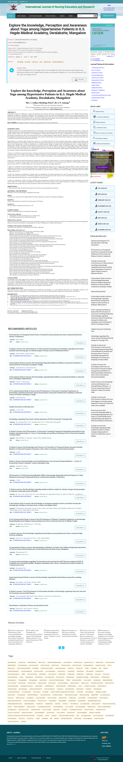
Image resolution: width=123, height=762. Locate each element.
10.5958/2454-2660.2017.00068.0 (22, 584)
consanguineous (12, 709)
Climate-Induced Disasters (14, 700)
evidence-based (78, 662)
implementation (12, 665)
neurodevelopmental (26, 671)
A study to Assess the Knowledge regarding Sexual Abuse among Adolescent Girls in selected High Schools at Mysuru (45, 534)
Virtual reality (77, 718)
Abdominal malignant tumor (54, 662)
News (71, 16)
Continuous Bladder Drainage (66, 715)
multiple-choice (92, 706)
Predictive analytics (58, 694)
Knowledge (20, 62)
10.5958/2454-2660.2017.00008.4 (22, 400)
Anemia (10, 706)
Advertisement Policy (97, 97)
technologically (21, 694)
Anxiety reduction (99, 718)
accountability (81, 697)
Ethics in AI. (11, 697)
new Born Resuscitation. (47, 668)
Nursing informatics (45, 694)
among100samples (29, 703)
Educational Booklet (13, 686)
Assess (109, 665)
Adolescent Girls (109, 683)
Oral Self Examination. (13, 671)
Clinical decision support (71, 694)
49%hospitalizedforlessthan (15, 703)
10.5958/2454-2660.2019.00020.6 (22, 384)
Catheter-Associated (27, 712)
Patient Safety (79, 689)
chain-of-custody (52, 697)
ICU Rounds (60, 689)
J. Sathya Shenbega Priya (21, 39)
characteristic (21, 662)
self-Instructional (45, 665)
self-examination (109, 715)
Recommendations (92, 697)
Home (10, 16)
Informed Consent (97, 72)
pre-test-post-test (33, 665)
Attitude (105, 668)
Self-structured (60, 677)
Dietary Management (19, 706)
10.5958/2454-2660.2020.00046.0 (22, 496)
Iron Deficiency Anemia (97, 683)
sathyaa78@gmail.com (19, 42)
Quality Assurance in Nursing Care (21, 407)
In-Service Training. (32, 674)
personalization (89, 691)
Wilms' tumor (42, 662)
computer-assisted (100, 665)
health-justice (72, 697)
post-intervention (38, 671)
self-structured (52, 674)
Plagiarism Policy (96, 82)
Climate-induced (20, 697)
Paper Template (100, 122)
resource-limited (46, 709)
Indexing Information (103, 143)
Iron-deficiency (74, 703)
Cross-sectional (12, 683)
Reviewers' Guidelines (98, 90)
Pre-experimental (26, 691)
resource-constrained (13, 712)
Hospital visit (39, 703)
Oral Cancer (71, 668)
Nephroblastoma (32, 662)
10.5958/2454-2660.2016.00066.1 (22, 610)
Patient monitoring (84, 694)
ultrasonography (23, 689)
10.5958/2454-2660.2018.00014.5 (22, 412)
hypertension (47, 62)
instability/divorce (49, 686)
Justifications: (71, 671)
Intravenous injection (13, 721)
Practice (47, 715)
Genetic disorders (89, 709)
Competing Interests (97, 67)
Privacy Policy (95, 85)
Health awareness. (101, 709)
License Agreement (97, 75)
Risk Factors (106, 674)
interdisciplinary (102, 686)
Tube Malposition (69, 689)
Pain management (87, 718)
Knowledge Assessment (26, 686)
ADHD (23, 674)
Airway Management (49, 689)
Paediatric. (23, 721)
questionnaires (99, 671)
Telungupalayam (23, 680)
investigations (30, 697)
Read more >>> (111, 56)
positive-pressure (88, 662)
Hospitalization (49, 703)
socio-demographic (50, 671)
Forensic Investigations (30, 700)
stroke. (21, 677)
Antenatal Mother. (77, 680)
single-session (85, 683)
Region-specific (42, 683)
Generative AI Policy (97, 80)
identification (80, 671)
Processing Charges (101, 138)
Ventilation (88, 689)
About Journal (13, 1)
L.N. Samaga (33, 39)
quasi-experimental (60, 668)
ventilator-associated (89, 686)
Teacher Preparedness (13, 674)
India (77, 715)
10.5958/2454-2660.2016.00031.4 (22, 424)
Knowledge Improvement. (44, 706)
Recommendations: (88, 665)
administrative (11, 694)
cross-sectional (69, 706)
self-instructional (110, 662)
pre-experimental (22, 665)
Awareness (98, 674)
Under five (57, 703)
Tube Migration (97, 689)
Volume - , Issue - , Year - (26, 57)
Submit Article (108, 16)
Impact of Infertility (61, 686)
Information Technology (82, 677)
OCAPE (87, 668)
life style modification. (58, 62)
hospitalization (52, 700)
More (62, 16)
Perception (28, 62)
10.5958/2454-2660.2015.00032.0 (22, 454)
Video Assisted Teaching (109, 703)
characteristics (61, 671)
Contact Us (23, 1)
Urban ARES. (80, 691)
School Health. (38, 686)
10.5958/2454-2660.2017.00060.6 (22, 512)
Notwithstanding (12, 689)
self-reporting (89, 671)
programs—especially (94, 712)
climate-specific (63, 697)
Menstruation (52, 683)
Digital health (94, 694)
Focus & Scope (95, 70)
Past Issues (21, 16)
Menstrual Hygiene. (63, 683)
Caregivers (65, 709)
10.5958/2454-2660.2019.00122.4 (22, 356)
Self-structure (55, 665)
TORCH (68, 680)
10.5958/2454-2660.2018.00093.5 (22, 598)
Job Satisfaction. (106, 677)
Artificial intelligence (32, 694)
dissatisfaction (39, 677)
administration (99, 662)
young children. (67, 662)
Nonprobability (62, 700)
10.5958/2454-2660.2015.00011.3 (22, 540)
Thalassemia (56, 709)
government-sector (24, 709)
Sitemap (48, 758)
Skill (100, 668)
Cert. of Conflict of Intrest (104, 133)
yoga (41, 62)
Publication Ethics (96, 87)
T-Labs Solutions (102, 759)
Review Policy (95, 92)
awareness (35, 62)
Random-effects (32, 683)
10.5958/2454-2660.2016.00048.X (22, 482)
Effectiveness (11, 668)
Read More (80, 343)
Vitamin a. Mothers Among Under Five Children (63, 691)
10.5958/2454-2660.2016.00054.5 (22, 570)
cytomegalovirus (12, 680)
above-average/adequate (104, 706)
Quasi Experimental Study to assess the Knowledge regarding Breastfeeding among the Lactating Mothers (45, 578)
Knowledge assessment (76, 709)
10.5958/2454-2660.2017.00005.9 (22, 370)
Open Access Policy (97, 77)
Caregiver (54, 715)
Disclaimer (94, 100)
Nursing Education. (86, 715)
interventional (22, 683)
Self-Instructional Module (23, 668)
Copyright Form (101, 127)
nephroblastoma (12, 662)
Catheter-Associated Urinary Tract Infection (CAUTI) (21, 715)
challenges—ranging (101, 691)
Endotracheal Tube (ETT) (35, 689)
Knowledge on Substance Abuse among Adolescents (28, 605)
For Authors (50, 16)
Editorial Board (35, 16)
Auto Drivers (79, 668)
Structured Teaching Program (56, 680)
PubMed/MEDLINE (107, 680)
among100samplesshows (94, 700)
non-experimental (49, 677)
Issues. (80, 686)
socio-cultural (87, 680)
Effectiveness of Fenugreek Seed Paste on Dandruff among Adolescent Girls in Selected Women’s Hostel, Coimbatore (45, 336)
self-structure (36, 691)
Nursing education (105, 694)
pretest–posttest (74, 683)
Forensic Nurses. (42, 700)
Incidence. (65, 703)
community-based (35, 709)
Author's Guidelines (102, 117)
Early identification (12, 677)
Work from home (95, 677)
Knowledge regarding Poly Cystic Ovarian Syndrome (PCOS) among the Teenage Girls (40, 419)
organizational (29, 677)
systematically (97, 680)
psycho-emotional (40, 697)
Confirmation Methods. (14, 691)
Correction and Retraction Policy (101, 95)
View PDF (80, 79)
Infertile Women (72, 686)
